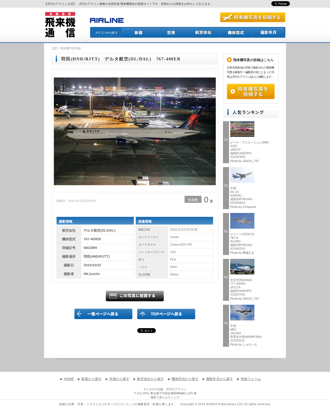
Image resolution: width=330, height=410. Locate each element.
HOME (69, 379)
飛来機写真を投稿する (251, 91)
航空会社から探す (150, 379)
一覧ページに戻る (103, 314)
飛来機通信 (60, 25)
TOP (54, 48)
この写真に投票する (135, 296)
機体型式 (236, 32)
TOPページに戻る (166, 314)
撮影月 (269, 32)
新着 (138, 32)
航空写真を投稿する (253, 17)
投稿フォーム (251, 379)
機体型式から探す (185, 379)
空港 (171, 32)
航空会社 (203, 32)
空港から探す (119, 379)
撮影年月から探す (219, 379)
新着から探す (91, 379)
